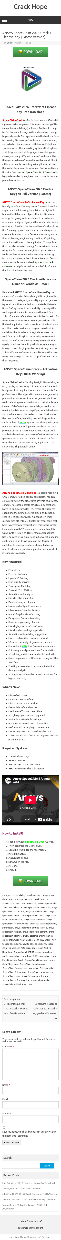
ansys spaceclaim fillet (36, 911)
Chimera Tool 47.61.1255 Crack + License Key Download (29, 1199)
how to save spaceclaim (34, 944)
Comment (8, 1046)
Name (6, 1085)
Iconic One (14, 1237)
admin (10, 42)
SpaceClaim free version (15, 968)
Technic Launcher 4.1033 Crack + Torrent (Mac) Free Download (16, 1009)
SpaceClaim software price (16, 980)
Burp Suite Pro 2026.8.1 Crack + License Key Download (28, 1183)
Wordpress (46, 1237)
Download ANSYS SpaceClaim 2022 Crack (29, 940)
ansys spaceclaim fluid (32, 915)
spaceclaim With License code (17, 984)
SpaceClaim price (11, 976)
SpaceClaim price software (34, 976)
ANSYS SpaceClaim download (35, 907)
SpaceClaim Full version (14, 972)
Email (6, 1099)
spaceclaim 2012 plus (19, 948)
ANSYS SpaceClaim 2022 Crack (24, 899)
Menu (30, 20)
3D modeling (19, 895)
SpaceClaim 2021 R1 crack (27, 952)
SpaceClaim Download (36, 960)
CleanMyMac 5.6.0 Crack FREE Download (21, 1188)
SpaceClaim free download (33, 964)
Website (6, 1113)
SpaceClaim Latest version (41, 972)
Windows (31, 895)
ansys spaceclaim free (34, 919)
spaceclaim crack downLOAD (23, 956)
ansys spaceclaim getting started (31, 927)
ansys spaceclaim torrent (35, 932)
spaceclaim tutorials (40, 980)
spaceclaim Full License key (41, 968)
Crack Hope (30, 6)
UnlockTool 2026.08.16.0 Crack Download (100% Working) (30, 1194)
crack (25, 936)
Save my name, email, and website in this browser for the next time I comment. (29, 1133)
